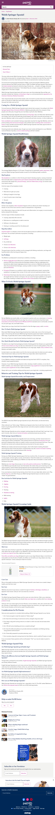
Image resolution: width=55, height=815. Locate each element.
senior (46, 326)
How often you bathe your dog (10, 556)
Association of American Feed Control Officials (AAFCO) (17, 322)
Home (3, 11)
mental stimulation (23, 433)
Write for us (24, 807)
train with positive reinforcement (32, 464)
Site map (42, 808)
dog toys (8, 474)
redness (33, 590)
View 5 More (6, 72)
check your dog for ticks (9, 553)
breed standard (8, 86)
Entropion (6, 270)
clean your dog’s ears (30, 599)
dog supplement (35, 366)
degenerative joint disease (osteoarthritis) (25, 180)
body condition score (46, 347)
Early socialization (6, 121)
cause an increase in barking (43, 448)
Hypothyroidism (6, 231)
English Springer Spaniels (29, 660)
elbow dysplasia (18, 206)
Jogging (6, 484)
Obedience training (9, 492)
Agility (5, 498)
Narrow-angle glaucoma (10, 260)
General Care (6, 69)
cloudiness (44, 590)
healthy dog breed (44, 170)
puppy (38, 326)
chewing (28, 450)
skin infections (12, 247)
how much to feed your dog (10, 346)
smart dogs (12, 464)
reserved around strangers (17, 122)
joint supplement (11, 367)
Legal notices (36, 808)
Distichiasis (7, 275)
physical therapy (21, 181)
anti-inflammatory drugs (35, 181)
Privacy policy (28, 808)
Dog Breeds (9, 11)
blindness (11, 267)
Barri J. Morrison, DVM (31, 18)
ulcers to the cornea (28, 278)
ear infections (11, 244)
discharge (38, 590)
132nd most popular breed (11, 685)
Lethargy (6, 239)
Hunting (6, 487)
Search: (4, 7)
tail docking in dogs (24, 94)
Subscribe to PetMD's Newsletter (10, 790)
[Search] (51, 7)
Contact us (30, 807)
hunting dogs (30, 114)
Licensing (37, 807)
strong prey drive (43, 440)
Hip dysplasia (5, 178)
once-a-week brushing (23, 131)
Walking (6, 481)
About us (18, 807)
